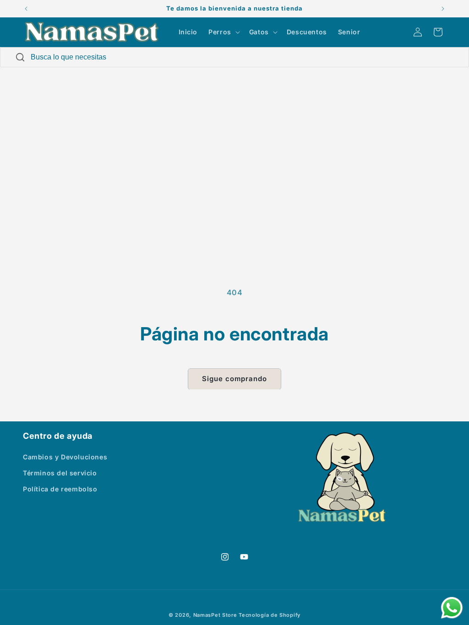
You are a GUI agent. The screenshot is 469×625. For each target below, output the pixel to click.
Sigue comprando (234, 378)
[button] (223, 32)
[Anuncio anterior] (26, 8)
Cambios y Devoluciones (65, 457)
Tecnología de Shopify (269, 615)
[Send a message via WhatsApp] (451, 607)
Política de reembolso (60, 489)
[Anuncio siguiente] (443, 8)
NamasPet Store (215, 615)
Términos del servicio (60, 473)
